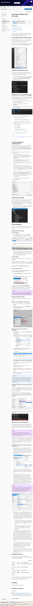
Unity (21, 11)
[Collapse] (10, 11)
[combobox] (5, 12)
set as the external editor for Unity (23, 39)
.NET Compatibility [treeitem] (4, 23)
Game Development (17, 11)
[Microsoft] (1, 6)
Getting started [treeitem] (4, 19)
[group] (22, 569)
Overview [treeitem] (3, 18)
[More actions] (31, 12)
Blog (11, 604)
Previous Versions (7, 604)
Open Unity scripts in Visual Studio (17, 26)
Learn (12, 11)
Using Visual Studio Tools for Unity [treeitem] (5, 22)
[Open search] (29, 7)
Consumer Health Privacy (24, 604)
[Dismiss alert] (31, 1)
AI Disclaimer (2, 604)
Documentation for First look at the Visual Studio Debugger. (21, 266)
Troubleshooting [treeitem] (4, 26)
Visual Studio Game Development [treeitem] (4, 15)
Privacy (18, 604)
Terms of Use (2, 605)
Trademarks (6, 605)
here (30, 542)
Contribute (15, 604)
